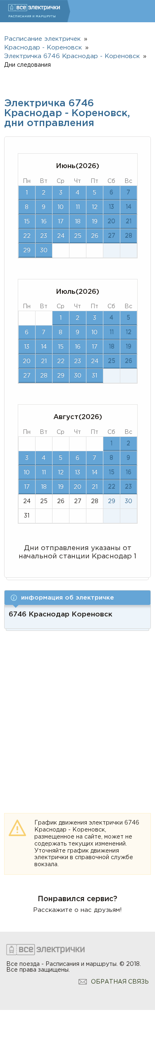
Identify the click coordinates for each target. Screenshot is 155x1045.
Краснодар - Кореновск (43, 47)
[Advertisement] (77, 712)
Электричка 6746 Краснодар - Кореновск (72, 56)
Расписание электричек (42, 39)
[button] (77, 597)
